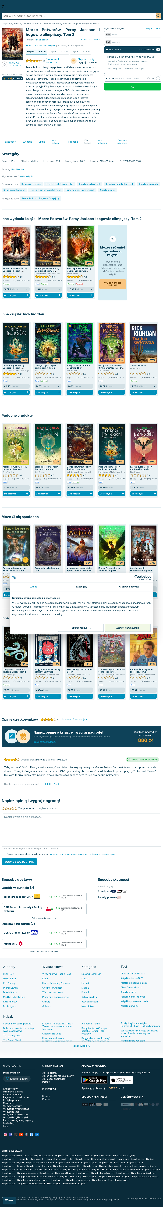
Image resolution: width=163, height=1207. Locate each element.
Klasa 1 (85, 978)
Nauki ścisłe (88, 1006)
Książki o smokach (148, 184)
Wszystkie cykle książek (15, 1117)
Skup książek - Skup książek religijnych (71, 1180)
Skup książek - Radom (37, 1162)
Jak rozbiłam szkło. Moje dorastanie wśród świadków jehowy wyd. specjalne (139, 1033)
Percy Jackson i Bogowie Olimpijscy (40, 198)
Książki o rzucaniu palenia (134, 982)
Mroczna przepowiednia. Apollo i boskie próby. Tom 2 (80, 570)
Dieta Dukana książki (131, 987)
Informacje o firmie (13, 1091)
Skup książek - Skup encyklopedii (56, 1173)
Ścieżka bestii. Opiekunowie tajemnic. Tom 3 (142, 570)
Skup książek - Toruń (41, 1159)
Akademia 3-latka (91, 1023)
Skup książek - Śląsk (63, 1159)
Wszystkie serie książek (15, 1114)
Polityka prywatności (14, 1100)
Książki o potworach (14, 190)
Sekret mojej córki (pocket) (17, 1023)
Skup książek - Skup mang (68, 1176)
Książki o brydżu (129, 1006)
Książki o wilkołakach (89, 184)
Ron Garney (9, 983)
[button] (17, 1079)
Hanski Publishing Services (56, 983)
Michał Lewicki (10, 987)
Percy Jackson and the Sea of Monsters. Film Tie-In (14, 570)
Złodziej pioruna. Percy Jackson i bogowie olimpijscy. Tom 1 (46, 469)
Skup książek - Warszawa (98, 1155)
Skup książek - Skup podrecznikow (20, 1173)
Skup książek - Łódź (109, 1162)
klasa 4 (85, 983)
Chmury (46, 1001)
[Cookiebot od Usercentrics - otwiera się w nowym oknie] (137, 577)
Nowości (46, 1096)
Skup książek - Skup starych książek (111, 1180)
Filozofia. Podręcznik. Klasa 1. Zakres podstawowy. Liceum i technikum (57, 1026)
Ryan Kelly (8, 974)
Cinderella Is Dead (51, 1033)
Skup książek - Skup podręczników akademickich (27, 1176)
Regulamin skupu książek (16, 1097)
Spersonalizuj (79, 627)
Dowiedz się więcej (44, 742)
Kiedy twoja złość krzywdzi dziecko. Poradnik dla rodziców (96, 1031)
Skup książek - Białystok (98, 1169)
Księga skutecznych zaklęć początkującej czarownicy (96, 1039)
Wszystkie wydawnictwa (16, 1108)
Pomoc (46, 1081)
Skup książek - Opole (86, 1162)
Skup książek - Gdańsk (144, 1166)
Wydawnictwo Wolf (52, 992)
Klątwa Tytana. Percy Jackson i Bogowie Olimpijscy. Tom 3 (109, 570)
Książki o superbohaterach (120, 184)
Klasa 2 (85, 987)
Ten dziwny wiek (12, 1035)
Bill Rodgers (9, 1006)
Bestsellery (9, 1123)
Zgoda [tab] (33, 586)
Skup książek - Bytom (44, 1169)
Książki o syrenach (31, 184)
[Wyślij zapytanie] (158, 15)
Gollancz (46, 1006)
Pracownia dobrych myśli (55, 997)
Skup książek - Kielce (124, 1169)
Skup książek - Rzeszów (14, 1155)
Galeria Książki (25, 176)
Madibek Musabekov (14, 997)
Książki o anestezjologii (133, 996)
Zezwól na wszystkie (127, 627)
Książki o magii (107, 190)
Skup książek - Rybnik (13, 1162)
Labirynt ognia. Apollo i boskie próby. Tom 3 (46, 366)
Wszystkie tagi (11, 1111)
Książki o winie (128, 992)
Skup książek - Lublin (132, 1162)
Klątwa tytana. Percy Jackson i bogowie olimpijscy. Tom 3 (141, 469)
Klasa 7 (85, 992)
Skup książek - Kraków (13, 1166)
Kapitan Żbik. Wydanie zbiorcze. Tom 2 (141, 670)
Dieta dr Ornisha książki (133, 973)
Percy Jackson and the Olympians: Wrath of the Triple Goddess (110, 367)
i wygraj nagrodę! (87, 61)
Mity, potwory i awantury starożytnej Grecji (47, 670)
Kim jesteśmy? (10, 1088)
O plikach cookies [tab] (129, 586)
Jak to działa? (49, 1072)
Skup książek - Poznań (62, 1162)
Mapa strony (10, 1103)
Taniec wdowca (138, 365)
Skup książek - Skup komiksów (99, 1176)
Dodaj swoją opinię (19, 861)
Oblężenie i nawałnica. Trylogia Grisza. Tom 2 (14, 670)
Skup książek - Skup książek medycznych (137, 1176)
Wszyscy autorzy (12, 1106)
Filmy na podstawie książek (80, 190)
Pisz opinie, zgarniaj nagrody (18, 1120)
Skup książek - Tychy (124, 1155)
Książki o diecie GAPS (132, 978)
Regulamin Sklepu (12, 1094)
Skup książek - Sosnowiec (115, 1159)
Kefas (45, 978)
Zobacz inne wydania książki (40, 45)
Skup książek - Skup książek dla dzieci (136, 1173)
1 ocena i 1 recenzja (52, 61)
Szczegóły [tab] (81, 586)
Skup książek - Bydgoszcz (71, 1169)
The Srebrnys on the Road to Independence (111, 670)
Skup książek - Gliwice (94, 1166)
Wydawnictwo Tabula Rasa (56, 974)
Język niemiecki (90, 1001)
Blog (5, 1126)
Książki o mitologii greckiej (60, 184)
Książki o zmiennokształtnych (45, 190)
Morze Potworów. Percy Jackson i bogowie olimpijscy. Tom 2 (90, 219)
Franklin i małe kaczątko (133, 1040)
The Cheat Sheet (12, 1040)
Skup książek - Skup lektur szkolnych (95, 1173)
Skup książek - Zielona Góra (69, 1155)
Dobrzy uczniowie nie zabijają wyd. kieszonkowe (18, 1029)
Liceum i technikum (91, 974)
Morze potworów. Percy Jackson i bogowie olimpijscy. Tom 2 (47, 270)
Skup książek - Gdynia (119, 1166)
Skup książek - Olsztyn (148, 1169)
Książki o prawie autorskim (134, 1001)
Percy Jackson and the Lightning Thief (78, 366)
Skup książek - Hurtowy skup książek (66, 1183)
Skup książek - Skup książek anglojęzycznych (25, 1180)
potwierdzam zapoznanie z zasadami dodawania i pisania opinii (82, 854)
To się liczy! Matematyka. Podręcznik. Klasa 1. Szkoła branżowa (140, 1024)
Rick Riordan (33, 314)
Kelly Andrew (10, 1001)
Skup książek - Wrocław (40, 1155)
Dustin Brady (10, 992)
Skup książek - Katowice (39, 1166)
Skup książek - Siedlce (142, 1159)
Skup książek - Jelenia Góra (67, 1166)
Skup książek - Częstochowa (17, 1169)
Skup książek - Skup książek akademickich (24, 1183)
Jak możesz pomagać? (54, 1078)
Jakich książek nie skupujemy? (58, 1076)
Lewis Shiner (9, 978)
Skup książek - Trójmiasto (15, 1159)
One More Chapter (52, 987)
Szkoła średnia (89, 997)
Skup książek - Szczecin (88, 1159)
